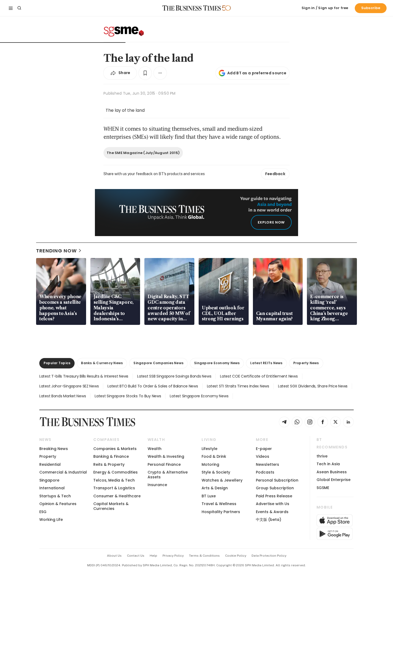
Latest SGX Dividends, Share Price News (313, 386)
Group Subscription (275, 488)
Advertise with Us (272, 503)
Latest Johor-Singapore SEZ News (69, 386)
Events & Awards (272, 511)
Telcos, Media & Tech (114, 480)
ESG (43, 511)
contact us (135, 555)
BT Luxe (209, 496)
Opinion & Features (57, 503)
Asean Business (332, 472)
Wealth (154, 448)
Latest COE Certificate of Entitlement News (259, 376)
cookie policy (235, 555)
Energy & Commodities (115, 472)
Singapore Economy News (217, 363)
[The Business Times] (191, 8)
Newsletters (267, 464)
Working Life (51, 519)
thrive (322, 456)
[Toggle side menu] (10, 8)
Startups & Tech (55, 496)
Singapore (49, 480)
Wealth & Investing (166, 456)
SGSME (323, 487)
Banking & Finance (111, 456)
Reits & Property (109, 464)
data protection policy (269, 555)
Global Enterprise (333, 479)
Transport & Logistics (114, 488)
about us (114, 555)
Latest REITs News (266, 363)
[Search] (19, 8)
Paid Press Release (274, 496)
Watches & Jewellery (222, 480)
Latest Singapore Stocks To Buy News (128, 396)
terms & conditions (204, 555)
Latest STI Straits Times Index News (238, 386)
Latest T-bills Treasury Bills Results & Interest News (83, 376)
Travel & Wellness (219, 503)
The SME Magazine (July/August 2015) (143, 152)
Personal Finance (164, 464)
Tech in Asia (328, 464)
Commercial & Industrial (63, 472)
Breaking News (53, 448)
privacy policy (173, 555)
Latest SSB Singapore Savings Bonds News (174, 376)
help (153, 555)
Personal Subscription (277, 480)
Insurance (157, 484)
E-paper (264, 448)
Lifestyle (209, 448)
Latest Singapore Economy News (199, 396)
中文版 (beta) (268, 519)
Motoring (210, 464)
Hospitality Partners (221, 511)
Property (47, 456)
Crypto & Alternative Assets (168, 474)
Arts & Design (215, 488)
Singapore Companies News (158, 363)
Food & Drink (214, 456)
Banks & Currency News (102, 363)
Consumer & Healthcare (117, 496)
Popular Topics (57, 363)
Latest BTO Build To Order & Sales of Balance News (152, 386)
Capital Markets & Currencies (111, 506)
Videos (262, 456)
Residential (50, 464)
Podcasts (265, 472)
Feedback (275, 173)
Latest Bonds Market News (62, 396)
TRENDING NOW (56, 250)
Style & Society (216, 472)
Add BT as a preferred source (256, 73)
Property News (306, 363)
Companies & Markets (115, 448)
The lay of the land (125, 110)
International (52, 488)
